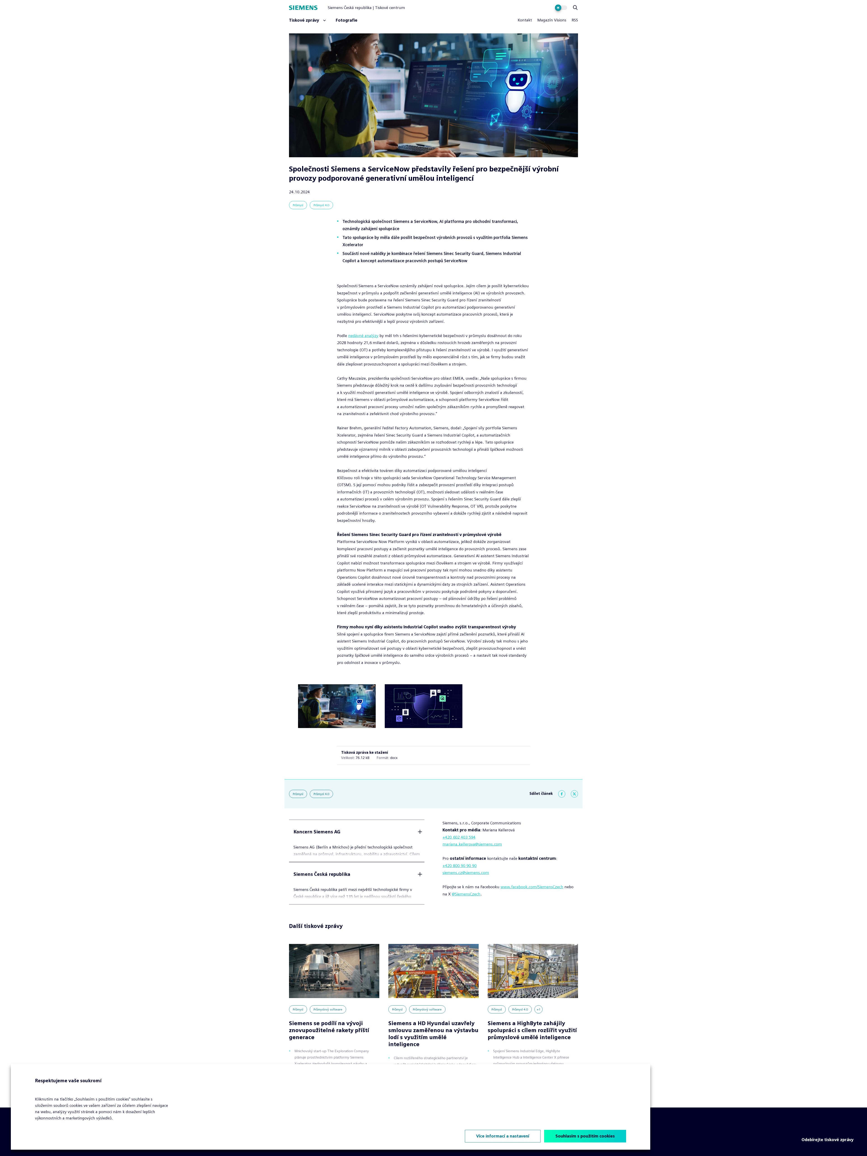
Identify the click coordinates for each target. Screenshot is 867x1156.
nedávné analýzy (363, 335)
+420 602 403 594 (459, 837)
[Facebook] (561, 794)
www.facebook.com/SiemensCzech (532, 887)
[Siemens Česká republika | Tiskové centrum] (308, 7)
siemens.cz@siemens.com (466, 872)
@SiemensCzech (466, 894)
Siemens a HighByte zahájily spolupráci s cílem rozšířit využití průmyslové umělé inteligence (532, 1030)
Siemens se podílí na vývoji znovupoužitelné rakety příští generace (329, 1030)
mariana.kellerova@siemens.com (472, 844)
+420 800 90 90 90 (460, 865)
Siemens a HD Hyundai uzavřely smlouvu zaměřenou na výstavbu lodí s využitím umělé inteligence (433, 1034)
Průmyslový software (328, 1009)
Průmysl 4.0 (321, 205)
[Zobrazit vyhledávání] (575, 7)
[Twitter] (574, 794)
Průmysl (298, 205)
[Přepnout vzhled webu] (561, 7)
